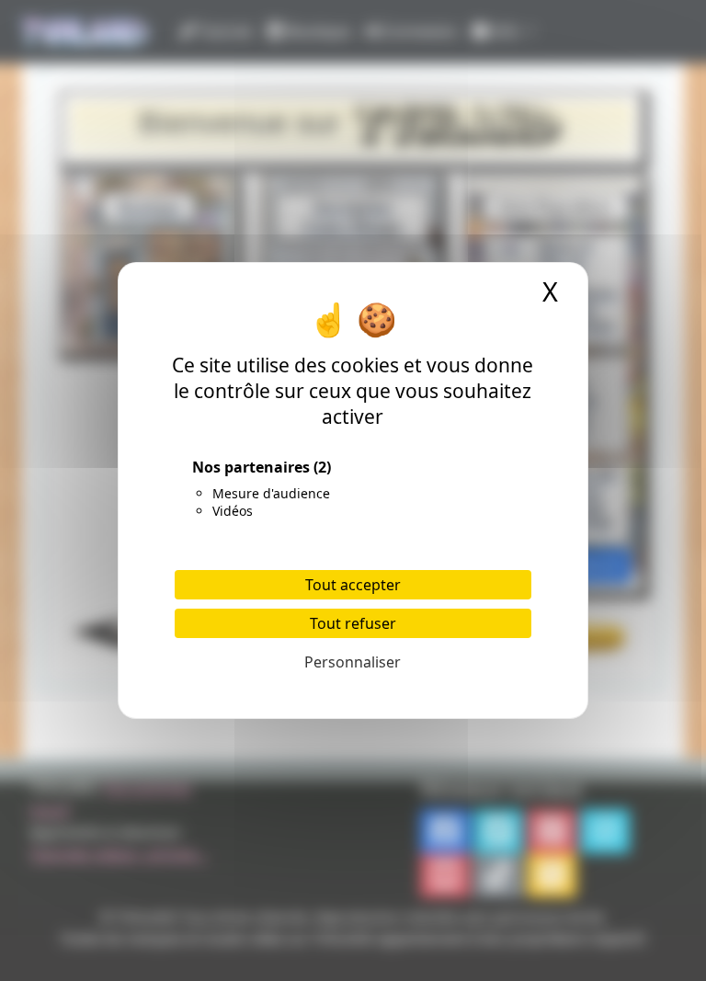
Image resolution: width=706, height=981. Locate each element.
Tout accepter (353, 585)
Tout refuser (353, 623)
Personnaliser (352, 662)
